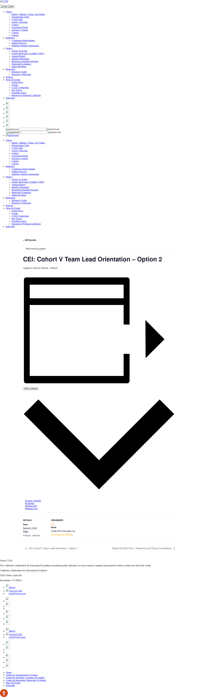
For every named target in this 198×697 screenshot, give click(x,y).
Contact (15, 32)
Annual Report (18, 56)
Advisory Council (20, 30)
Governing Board (20, 27)
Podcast (9, 77)
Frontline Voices (19, 92)
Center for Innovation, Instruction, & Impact (26, 680)
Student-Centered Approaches (25, 45)
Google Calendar (33, 501)
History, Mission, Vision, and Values (28, 14)
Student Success (19, 43)
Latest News (17, 82)
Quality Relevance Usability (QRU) (28, 53)
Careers (15, 35)
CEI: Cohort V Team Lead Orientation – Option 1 (53, 548)
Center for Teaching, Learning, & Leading (25, 677)
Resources (10, 69)
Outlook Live (31, 508)
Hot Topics (17, 90)
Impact (9, 48)
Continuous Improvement (23, 40)
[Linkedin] (8, 126)
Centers (15, 25)
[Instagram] (8, 113)
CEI (52, 524)
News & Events (13, 79)
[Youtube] (8, 117)
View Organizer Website (62, 534)
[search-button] (13, 132)
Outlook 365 (31, 506)
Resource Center (19, 72)
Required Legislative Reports (25, 61)
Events (15, 85)
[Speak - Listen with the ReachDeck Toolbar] (4, 693)
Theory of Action (19, 51)
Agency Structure (20, 22)
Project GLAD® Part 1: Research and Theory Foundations (142, 548)
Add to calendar (30, 389)
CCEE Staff (17, 19)
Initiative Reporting (20, 59)
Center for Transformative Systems (22, 675)
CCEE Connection (20, 87)
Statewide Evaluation (21, 64)
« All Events (29, 240)
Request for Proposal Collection (26, 95)
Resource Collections (21, 74)
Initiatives (10, 38)
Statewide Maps (19, 66)
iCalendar (29, 503)
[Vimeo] (8, 122)
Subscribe (10, 98)
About (9, 11)
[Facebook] (8, 104)
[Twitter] (8, 109)
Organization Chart (20, 17)
